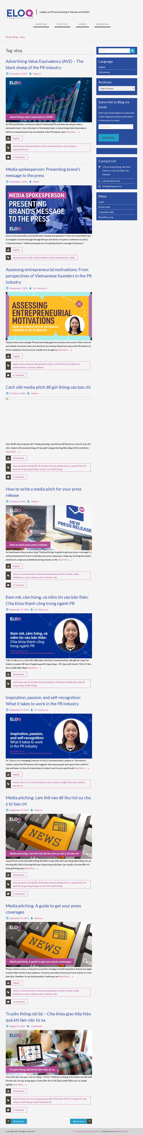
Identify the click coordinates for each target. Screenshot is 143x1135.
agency (16, 364)
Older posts (18, 1121)
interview (72, 782)
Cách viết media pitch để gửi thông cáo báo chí (48, 387)
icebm (50, 364)
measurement (19, 149)
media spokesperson (59, 257)
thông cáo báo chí (40, 469)
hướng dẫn (32, 465)
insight (64, 782)
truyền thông (56, 469)
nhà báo (52, 465)
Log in (101, 201)
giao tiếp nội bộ (51, 1098)
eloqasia (72, 146)
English (16, 138)
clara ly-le (28, 682)
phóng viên (62, 465)
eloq (65, 146)
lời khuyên (43, 465)
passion (16, 785)
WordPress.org (105, 217)
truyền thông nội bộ (42, 1102)
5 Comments (19, 893)
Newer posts (79, 1121)
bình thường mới (21, 1098)
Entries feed (104, 207)
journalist (61, 574)
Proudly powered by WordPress (87, 1131)
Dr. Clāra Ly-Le (40, 288)
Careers (82, 24)
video (72, 257)
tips (55, 577)
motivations (72, 364)
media (30, 257)
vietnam (40, 367)
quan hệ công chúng (22, 469)
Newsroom (102, 24)
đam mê (37, 682)
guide (53, 574)
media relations (40, 257)
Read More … (71, 132)
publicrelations (20, 367)
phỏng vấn (71, 682)
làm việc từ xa (66, 1098)
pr (28, 149)
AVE (43, 146)
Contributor (36, 1026)
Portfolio (62, 24)
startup (31, 367)
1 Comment (18, 375)
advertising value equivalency (27, 146)
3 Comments (19, 1001)
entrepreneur (40, 364)
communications (54, 146)
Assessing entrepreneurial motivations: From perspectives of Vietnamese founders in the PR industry (49, 275)
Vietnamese (18, 458)
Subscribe (109, 137)
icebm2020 (59, 364)
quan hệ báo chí (78, 465)
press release (31, 577)
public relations (45, 577)
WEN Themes (123, 1131)
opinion (81, 782)
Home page (41, 24)
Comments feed (106, 212)
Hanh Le (37, 73)
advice (16, 574)
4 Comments (19, 157)
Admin (36, 181)
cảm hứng (17, 682)
